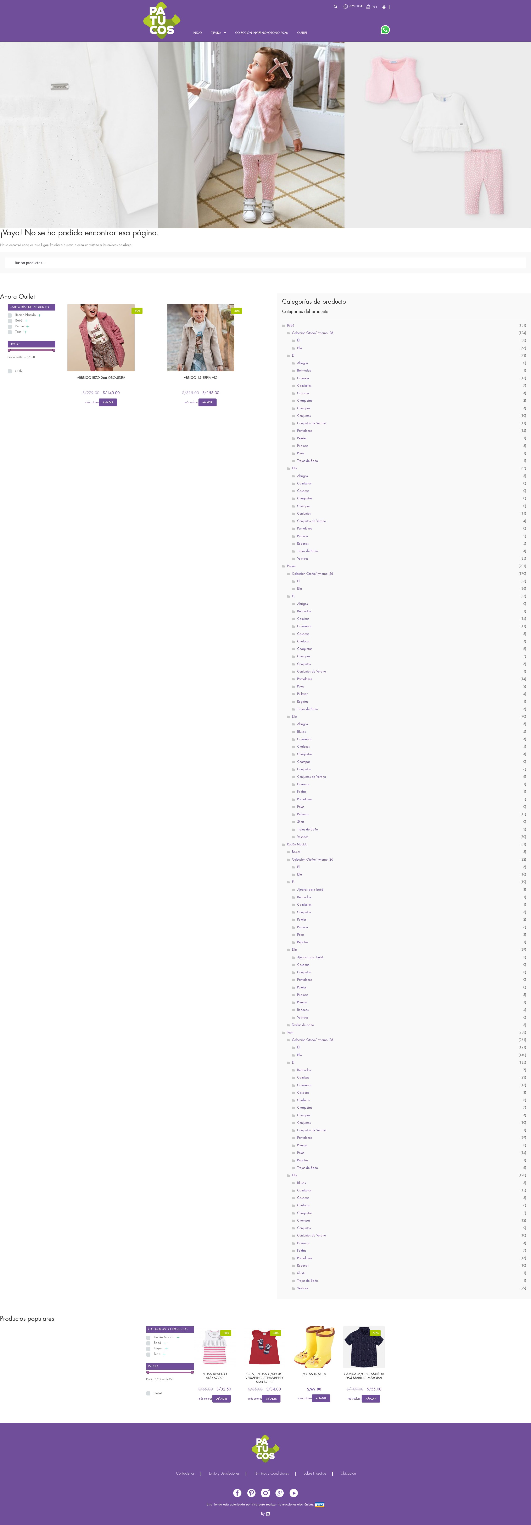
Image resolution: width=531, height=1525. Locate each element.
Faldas (301, 792)
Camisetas (304, 386)
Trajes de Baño (307, 461)
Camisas (303, 378)
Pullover (302, 694)
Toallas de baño (303, 1025)
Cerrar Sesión (384, 7)
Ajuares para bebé (310, 890)
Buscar (335, 6)
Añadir (108, 402)
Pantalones (304, 431)
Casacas (303, 393)
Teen (18, 332)
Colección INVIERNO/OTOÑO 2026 (261, 33)
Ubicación (348, 1474)
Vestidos (302, 558)
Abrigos (302, 363)
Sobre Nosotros (314, 1474)
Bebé (18, 320)
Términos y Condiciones (271, 1474)
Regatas (302, 701)
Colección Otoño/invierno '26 (312, 859)
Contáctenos (185, 1474)
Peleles (301, 438)
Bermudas (304, 370)
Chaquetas (304, 400)
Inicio (197, 33)
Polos (300, 453)
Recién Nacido (25, 315)
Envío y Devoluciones (224, 1474)
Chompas (303, 408)
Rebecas (303, 543)
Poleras (302, 1002)
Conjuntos (304, 416)
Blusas (301, 732)
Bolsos (296, 852)
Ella (299, 348)
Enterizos (303, 784)
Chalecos (303, 641)
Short (300, 822)
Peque (19, 326)
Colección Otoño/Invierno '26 (312, 333)
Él (298, 340)
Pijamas (302, 446)
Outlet (302, 33)
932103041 (356, 6)
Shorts (301, 1273)
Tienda (216, 33)
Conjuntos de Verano (311, 423)
